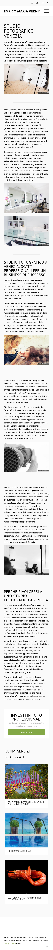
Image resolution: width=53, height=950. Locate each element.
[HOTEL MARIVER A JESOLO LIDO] (26, 830)
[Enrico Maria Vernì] (22, 11)
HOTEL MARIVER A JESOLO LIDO (20, 851)
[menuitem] (45, 11)
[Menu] (45, 11)
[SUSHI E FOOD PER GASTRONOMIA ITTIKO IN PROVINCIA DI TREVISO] (26, 877)
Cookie (13, 944)
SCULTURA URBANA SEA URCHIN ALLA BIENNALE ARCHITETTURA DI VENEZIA (26, 803)
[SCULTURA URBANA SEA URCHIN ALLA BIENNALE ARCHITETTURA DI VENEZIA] (26, 781)
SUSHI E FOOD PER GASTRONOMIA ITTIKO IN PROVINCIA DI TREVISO (25, 899)
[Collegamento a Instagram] (47, 947)
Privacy (6, 944)
